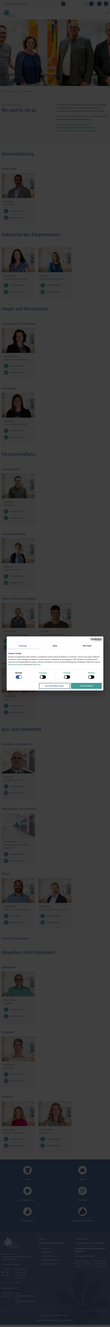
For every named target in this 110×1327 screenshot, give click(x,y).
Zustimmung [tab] (23, 646)
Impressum (36, 665)
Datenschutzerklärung (15, 665)
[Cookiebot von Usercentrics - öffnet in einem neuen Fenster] (92, 639)
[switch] (43, 677)
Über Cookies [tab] (87, 646)
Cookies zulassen (86, 686)
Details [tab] (55, 646)
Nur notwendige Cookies (54, 686)
